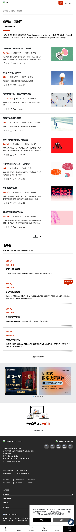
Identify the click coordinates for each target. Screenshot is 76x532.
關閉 (61, 520)
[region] (38, 381)
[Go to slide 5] (42, 396)
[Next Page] (45, 235)
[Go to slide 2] (35, 396)
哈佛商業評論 (7, 518)
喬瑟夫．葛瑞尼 (30, 53)
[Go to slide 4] (40, 396)
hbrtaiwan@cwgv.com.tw (11, 461)
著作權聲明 (31, 480)
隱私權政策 (6, 483)
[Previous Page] (31, 235)
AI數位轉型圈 (7, 473)
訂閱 (61, 3)
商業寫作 (6, 192)
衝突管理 (6, 53)
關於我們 (6, 480)
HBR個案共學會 (8, 470)
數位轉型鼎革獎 (22, 470)
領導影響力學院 (22, 521)
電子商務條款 (20, 483)
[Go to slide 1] (33, 396)
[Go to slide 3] (38, 396)
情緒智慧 (6, 144)
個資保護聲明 (20, 480)
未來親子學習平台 (20, 518)
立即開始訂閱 (38, 430)
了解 (41, 520)
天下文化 (11, 521)
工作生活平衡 (8, 98)
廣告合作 (30, 483)
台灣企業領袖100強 (23, 473)
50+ (4, 521)
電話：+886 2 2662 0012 (11, 456)
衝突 (4, 122)
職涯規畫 (6, 216)
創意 (4, 77)
